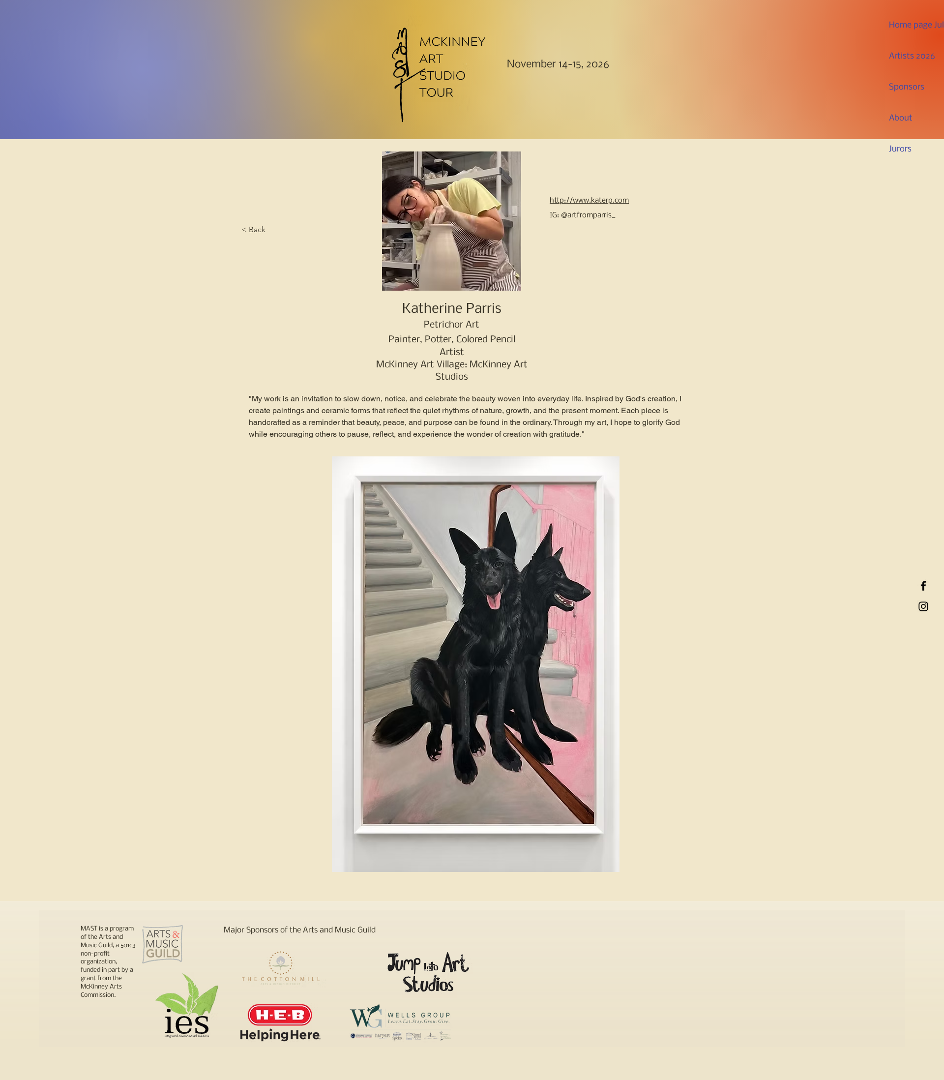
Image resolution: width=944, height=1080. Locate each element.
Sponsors (906, 87)
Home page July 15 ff (911, 25)
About (901, 118)
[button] (476, 664)
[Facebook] (923, 585)
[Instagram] (923, 606)
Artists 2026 (911, 56)
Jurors (900, 149)
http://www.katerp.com (589, 201)
